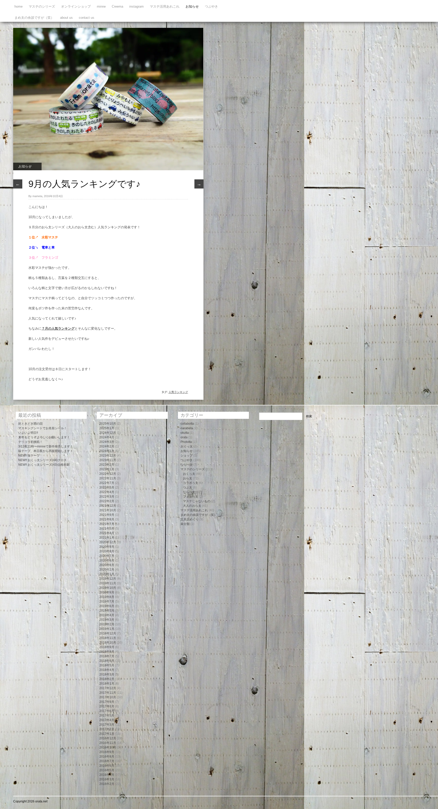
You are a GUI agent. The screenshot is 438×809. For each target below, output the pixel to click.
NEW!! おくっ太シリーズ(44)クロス (42, 460)
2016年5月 (106, 770)
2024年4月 (106, 437)
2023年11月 (107, 460)
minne (101, 6)
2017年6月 (106, 711)
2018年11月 (107, 638)
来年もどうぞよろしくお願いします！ (44, 437)
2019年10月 (107, 588)
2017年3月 (106, 724)
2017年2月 (106, 729)
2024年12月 (107, 433)
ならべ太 (186, 464)
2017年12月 (107, 688)
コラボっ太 (190, 483)
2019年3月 (106, 620)
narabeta (186, 428)
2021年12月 (107, 505)
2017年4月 (106, 720)
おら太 (187, 478)
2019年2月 (106, 624)
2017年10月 (107, 697)
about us (66, 18)
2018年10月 (107, 642)
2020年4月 (106, 565)
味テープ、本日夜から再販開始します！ (45, 451)
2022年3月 (106, 496)
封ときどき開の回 (30, 423)
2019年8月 (106, 597)
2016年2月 (106, 784)
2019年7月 (106, 601)
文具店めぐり (189, 519)
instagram (136, 6)
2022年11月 (107, 478)
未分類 (185, 524)
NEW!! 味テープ (29, 455)
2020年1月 (106, 574)
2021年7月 (106, 524)
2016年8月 (106, 756)
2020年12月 (107, 542)
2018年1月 (106, 683)
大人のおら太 (192, 505)
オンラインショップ (76, 6)
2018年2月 (106, 679)
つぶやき (211, 6)
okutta (184, 433)
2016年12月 (107, 738)
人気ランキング (178, 391)
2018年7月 (106, 656)
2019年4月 (106, 615)
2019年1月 (106, 629)
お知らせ (192, 6)
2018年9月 (106, 647)
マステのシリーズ (42, 6)
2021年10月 (107, 510)
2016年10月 (107, 747)
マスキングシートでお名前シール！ (42, 428)
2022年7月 (106, 483)
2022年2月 (106, 501)
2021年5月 (106, 528)
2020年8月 (106, 551)
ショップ (186, 455)
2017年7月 (106, 706)
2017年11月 (107, 692)
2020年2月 (106, 569)
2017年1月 (106, 734)
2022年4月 (106, 492)
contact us (86, 18)
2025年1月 (106, 428)
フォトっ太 (190, 496)
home (18, 6)
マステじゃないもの (196, 501)
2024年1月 (106, 451)
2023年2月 (106, 464)
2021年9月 (106, 515)
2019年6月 (106, 606)
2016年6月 (106, 765)
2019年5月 (106, 610)
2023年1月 (106, 469)
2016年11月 (107, 743)
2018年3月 (106, 674)
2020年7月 (106, 556)
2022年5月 (106, 487)
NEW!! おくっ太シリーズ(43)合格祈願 (44, 464)
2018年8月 (106, 651)
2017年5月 (106, 715)
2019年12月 (107, 578)
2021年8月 (106, 519)
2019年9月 (106, 592)
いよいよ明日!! (28, 433)
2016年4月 (106, 775)
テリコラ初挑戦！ (30, 442)
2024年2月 (106, 446)
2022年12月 (107, 474)
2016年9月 (106, 752)
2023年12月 (107, 455)
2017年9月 (106, 702)
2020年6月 (106, 560)
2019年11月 (107, 583)
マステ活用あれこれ (164, 6)
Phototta (186, 442)
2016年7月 (106, 761)
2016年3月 (106, 779)
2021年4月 (106, 533)
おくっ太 (186, 446)
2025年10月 (107, 423)
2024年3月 (106, 442)
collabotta (187, 423)
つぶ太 (187, 487)
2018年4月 (106, 670)
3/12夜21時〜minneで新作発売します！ (45, 446)
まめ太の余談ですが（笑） (34, 18)
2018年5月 (106, 665)
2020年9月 (106, 547)
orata (184, 437)
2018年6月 (106, 661)
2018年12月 (107, 633)
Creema (117, 6)
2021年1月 (106, 537)
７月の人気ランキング (58, 328)
